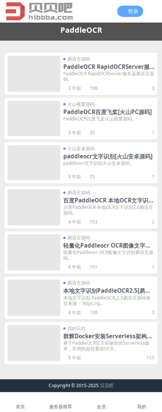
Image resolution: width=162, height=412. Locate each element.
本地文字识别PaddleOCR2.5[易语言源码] (107, 294)
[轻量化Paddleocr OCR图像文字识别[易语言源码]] (34, 252)
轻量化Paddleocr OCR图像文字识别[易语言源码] (107, 249)
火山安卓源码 (81, 148)
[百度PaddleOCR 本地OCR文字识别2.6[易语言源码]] (34, 207)
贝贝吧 (106, 385)
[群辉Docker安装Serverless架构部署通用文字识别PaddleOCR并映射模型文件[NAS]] (34, 343)
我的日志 (76, 328)
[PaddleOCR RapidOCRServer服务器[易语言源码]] (34, 74)
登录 (133, 11)
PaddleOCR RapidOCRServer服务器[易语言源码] (106, 70)
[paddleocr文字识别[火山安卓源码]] (34, 162)
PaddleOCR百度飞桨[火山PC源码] (107, 112)
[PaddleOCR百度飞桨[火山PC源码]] (34, 118)
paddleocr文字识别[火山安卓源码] (108, 156)
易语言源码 (78, 59)
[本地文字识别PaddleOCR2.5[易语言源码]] (34, 298)
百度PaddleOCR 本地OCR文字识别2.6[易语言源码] (108, 203)
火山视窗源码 (81, 104)
